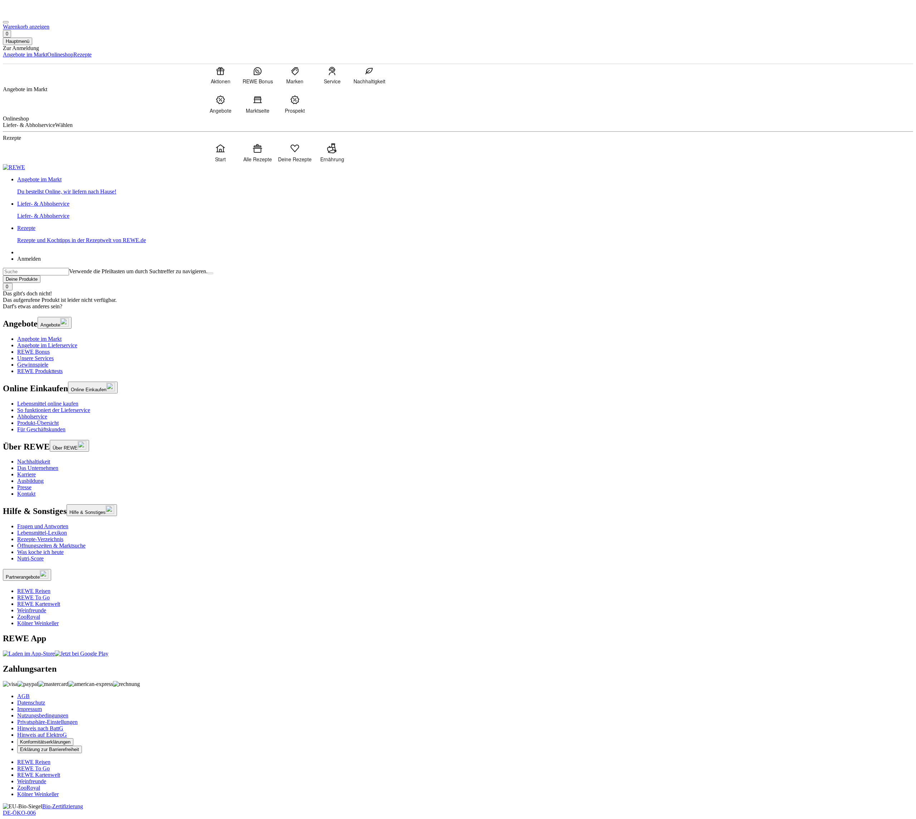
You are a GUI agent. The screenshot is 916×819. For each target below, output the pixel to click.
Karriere (26, 474)
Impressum (29, 709)
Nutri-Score (30, 558)
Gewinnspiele (32, 365)
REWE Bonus (33, 352)
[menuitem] (220, 75)
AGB (23, 696)
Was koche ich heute (40, 552)
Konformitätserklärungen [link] (45, 742)
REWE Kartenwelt (38, 604)
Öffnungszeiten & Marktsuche (51, 546)
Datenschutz (31, 703)
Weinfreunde (31, 610)
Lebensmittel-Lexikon (42, 533)
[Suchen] (210, 273)
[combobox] (36, 271)
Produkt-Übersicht (38, 423)
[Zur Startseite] (27, 14)
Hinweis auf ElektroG (42, 735)
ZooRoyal (28, 617)
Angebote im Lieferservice (47, 345)
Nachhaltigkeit (33, 461)
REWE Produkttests (40, 371)
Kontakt (26, 494)
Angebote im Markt (39, 339)
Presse (24, 487)
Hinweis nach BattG (40, 728)
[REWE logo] (14, 167)
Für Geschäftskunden (41, 429)
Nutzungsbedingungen (42, 715)
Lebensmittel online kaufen (47, 404)
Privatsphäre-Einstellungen (47, 722)
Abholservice (32, 416)
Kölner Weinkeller (38, 623)
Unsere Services (35, 358)
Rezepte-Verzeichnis (40, 539)
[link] (465, 185)
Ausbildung (30, 481)
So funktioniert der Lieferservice (53, 410)
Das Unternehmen (37, 468)
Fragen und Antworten (42, 526)
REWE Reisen (33, 591)
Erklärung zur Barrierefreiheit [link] (49, 749)
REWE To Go (33, 597)
